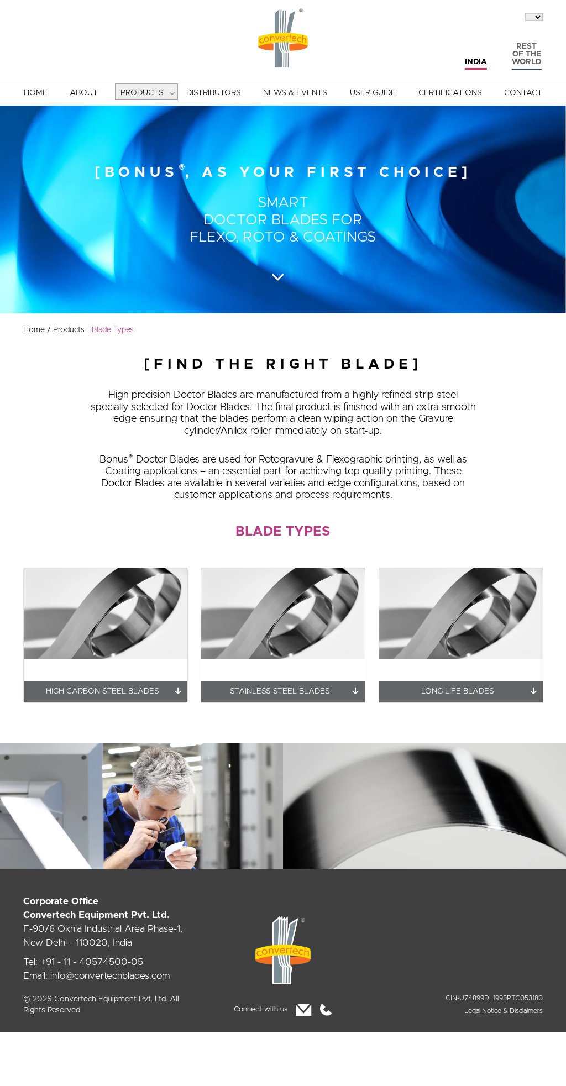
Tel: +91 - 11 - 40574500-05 (83, 962)
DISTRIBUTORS (213, 93)
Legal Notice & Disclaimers (503, 1011)
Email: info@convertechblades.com (96, 975)
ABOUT (84, 93)
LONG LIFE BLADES (457, 691)
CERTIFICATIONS (450, 93)
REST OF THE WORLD (526, 54)
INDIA (476, 62)
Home (37, 330)
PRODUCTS (142, 93)
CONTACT (523, 93)
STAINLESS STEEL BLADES (280, 691)
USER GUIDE (373, 93)
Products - (93, 330)
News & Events (295, 93)
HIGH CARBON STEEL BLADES (102, 691)
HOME (36, 93)
